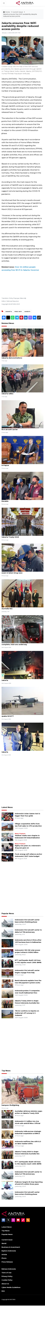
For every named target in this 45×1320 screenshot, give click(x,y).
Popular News (8, 914)
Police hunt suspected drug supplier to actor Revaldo (21, 500)
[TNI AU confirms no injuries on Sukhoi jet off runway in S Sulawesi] (7, 1014)
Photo (4, 1258)
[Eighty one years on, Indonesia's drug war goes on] (7, 847)
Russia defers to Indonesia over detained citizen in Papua (22, 464)
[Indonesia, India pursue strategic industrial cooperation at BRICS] (7, 1134)
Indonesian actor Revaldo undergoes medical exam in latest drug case (21, 572)
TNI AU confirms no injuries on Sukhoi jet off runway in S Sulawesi (27, 1013)
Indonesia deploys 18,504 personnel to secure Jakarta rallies (21, 392)
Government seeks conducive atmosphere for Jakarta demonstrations (21, 357)
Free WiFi (18, 311)
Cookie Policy (7, 1280)
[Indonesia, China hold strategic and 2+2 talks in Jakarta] (22, 737)
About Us (5, 1284)
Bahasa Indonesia (9, 1269)
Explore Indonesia (9, 1251)
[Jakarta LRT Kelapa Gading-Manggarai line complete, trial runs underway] (22, 629)
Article (4, 1254)
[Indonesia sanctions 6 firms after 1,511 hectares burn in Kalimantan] (7, 943)
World (4, 1243)
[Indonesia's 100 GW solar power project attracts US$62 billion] (7, 953)
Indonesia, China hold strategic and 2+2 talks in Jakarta (21, 751)
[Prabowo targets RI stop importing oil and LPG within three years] (7, 1185)
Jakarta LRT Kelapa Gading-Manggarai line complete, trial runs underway (19, 643)
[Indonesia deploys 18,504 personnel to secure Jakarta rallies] (22, 378)
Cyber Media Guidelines (11, 1287)
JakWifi (27, 311)
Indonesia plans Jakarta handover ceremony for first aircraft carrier (22, 428)
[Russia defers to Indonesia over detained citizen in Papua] (22, 450)
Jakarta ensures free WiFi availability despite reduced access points (20, 15)
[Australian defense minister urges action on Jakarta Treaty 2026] (22, 522)
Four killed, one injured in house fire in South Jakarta (20, 679)
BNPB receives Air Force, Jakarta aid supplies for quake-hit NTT (22, 715)
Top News (6, 1071)
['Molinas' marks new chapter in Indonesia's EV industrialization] (7, 837)
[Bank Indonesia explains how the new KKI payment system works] (7, 984)
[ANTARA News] (24, 3)
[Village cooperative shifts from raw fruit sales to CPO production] (7, 827)
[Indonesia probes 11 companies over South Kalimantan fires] (7, 994)
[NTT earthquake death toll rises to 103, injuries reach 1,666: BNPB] (7, 963)
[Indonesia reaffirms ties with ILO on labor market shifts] (7, 1145)
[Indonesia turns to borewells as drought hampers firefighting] (22, 1090)
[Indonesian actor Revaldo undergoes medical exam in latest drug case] (22, 557)
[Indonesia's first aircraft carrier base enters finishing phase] (7, 923)
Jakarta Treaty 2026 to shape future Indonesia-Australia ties (22, 607)
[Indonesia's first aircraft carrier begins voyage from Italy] (7, 973)
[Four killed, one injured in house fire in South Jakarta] (22, 665)
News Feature (20, 833)
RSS (3, 1291)
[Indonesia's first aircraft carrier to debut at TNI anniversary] (7, 933)
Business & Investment (11, 1247)
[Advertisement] (22, 781)
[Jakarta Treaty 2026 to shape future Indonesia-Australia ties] (22, 593)
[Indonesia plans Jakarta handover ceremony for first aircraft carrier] (22, 414)
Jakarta (8, 311)
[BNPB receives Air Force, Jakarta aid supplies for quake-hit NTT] (22, 701)
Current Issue (17, 12)
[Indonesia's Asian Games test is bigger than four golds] (7, 817)
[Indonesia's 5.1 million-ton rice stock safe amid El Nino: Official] (7, 1124)
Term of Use (6, 1273)
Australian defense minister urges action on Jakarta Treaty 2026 (20, 536)
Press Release (7, 1262)
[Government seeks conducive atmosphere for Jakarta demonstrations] (22, 342)
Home (7, 12)
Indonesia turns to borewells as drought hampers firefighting (19, 1104)
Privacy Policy (7, 1276)
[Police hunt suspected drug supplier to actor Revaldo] (22, 486)
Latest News (7, 807)
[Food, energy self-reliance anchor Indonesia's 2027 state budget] (7, 857)
